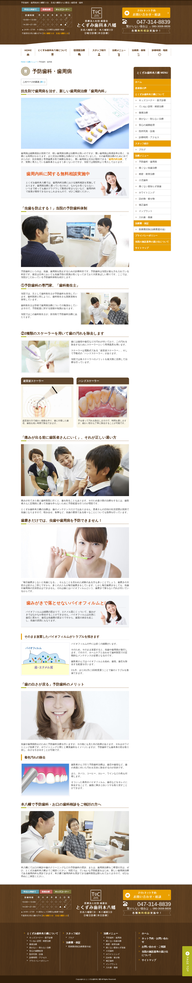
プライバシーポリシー (146, 235)
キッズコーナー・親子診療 (152, 100)
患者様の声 (140, 88)
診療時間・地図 (159, 52)
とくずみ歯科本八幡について (52, 52)
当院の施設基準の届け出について (152, 241)
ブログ (142, 149)
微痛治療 (143, 112)
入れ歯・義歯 (145, 217)
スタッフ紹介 (99, 52)
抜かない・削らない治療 (79, 52)
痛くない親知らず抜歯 (150, 186)
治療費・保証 (138, 52)
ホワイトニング (147, 192)
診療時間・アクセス (149, 137)
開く (43, 82)
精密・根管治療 (147, 174)
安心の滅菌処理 (147, 125)
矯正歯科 (143, 205)
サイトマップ (142, 248)
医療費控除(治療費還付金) (152, 229)
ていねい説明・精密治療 (151, 106)
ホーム (28, 52)
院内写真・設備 (147, 131)
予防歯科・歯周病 (148, 161)
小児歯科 (143, 180)
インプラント (145, 211)
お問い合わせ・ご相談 (154, 946)
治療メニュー (119, 52)
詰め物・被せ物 (147, 198)
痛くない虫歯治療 (148, 168)
